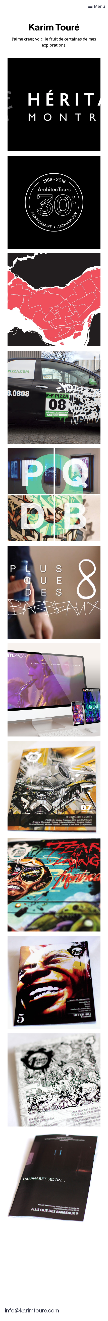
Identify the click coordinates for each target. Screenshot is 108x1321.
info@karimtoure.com (32, 1310)
